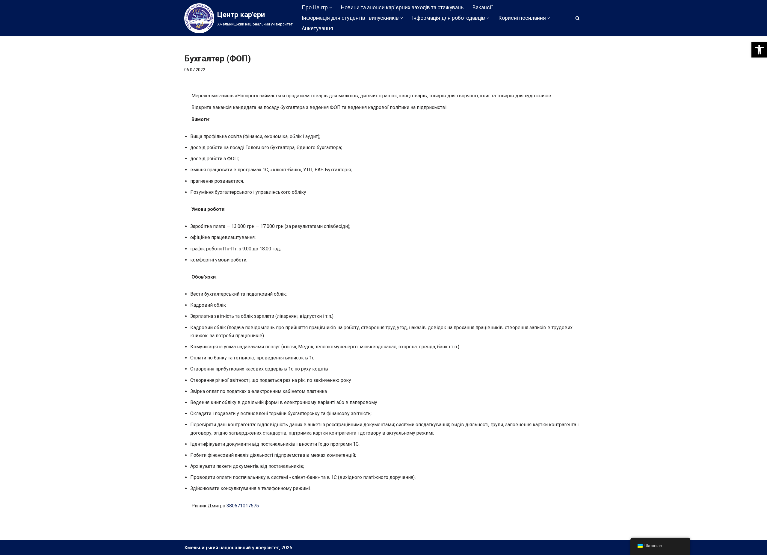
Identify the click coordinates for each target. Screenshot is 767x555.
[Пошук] (577, 18)
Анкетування (317, 28)
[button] (759, 50)
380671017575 (243, 506)
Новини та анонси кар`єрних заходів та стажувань (402, 7)
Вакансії (482, 7)
